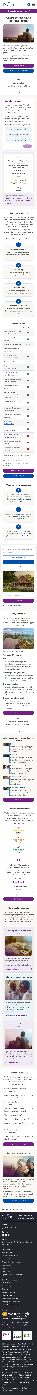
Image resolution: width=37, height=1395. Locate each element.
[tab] (17, 92)
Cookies (5, 1289)
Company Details (8, 1292)
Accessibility (6, 1286)
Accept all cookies (18, 562)
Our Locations (7, 1268)
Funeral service (16, 1210)
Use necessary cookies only (18, 557)
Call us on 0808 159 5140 (18, 1144)
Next (27, 146)
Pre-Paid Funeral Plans (10, 1256)
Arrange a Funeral (8, 1252)
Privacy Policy (7, 1259)
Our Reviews (6, 1265)
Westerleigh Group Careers (12, 1305)
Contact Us (6, 1271)
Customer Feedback (9, 1295)
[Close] (34, 547)
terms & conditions (22, 514)
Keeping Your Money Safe (11, 1302)
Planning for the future (18, 140)
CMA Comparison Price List (12, 1298)
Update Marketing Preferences (13, 1275)
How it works (18, 799)
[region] (18, 558)
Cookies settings (18, 566)
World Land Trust (9, 424)
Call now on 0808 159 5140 (18, 71)
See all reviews (18, 899)
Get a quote (18, 713)
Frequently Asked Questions (11, 1262)
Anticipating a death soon (18, 135)
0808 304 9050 (11, 1228)
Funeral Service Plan (23, 536)
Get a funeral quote (19, 65)
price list (19, 499)
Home (7, 1210)
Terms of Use (6, 1283)
